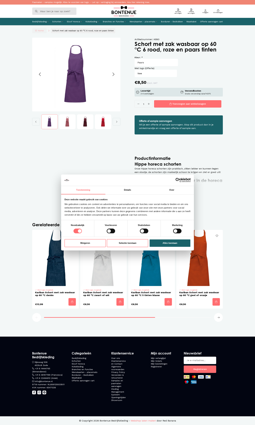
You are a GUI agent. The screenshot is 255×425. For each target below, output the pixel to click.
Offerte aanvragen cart (211, 21)
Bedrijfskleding (39, 21)
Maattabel (191, 21)
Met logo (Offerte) (144, 68)
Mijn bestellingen (159, 364)
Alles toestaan (170, 243)
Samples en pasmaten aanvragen (117, 383)
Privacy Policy (118, 372)
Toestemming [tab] (83, 190)
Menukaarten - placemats (142, 21)
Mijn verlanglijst (158, 358)
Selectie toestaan (127, 243)
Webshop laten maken (143, 420)
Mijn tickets (156, 361)
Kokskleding (91, 21)
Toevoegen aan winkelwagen (189, 103)
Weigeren (85, 243)
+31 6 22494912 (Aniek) (46, 378)
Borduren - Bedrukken (172, 21)
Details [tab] (127, 190)
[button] (39, 74)
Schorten (56, 21)
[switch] (111, 231)
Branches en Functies (113, 21)
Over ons (115, 358)
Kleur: (138, 57)
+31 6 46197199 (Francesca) (49, 375)
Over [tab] (171, 190)
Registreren (156, 366)
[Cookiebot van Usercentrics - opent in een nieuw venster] (178, 180)
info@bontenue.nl (44, 381)
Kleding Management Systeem (117, 392)
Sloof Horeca (73, 21)
